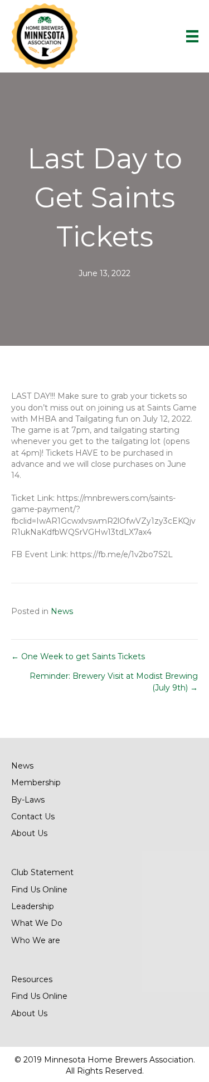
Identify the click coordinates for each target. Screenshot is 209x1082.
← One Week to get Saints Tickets (78, 656)
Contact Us (33, 817)
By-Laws (28, 800)
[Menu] (192, 36)
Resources (31, 979)
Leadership (32, 906)
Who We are (35, 940)
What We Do (36, 923)
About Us (29, 833)
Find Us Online (39, 890)
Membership (36, 782)
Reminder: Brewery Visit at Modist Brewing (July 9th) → (114, 681)
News (62, 611)
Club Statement (42, 872)
